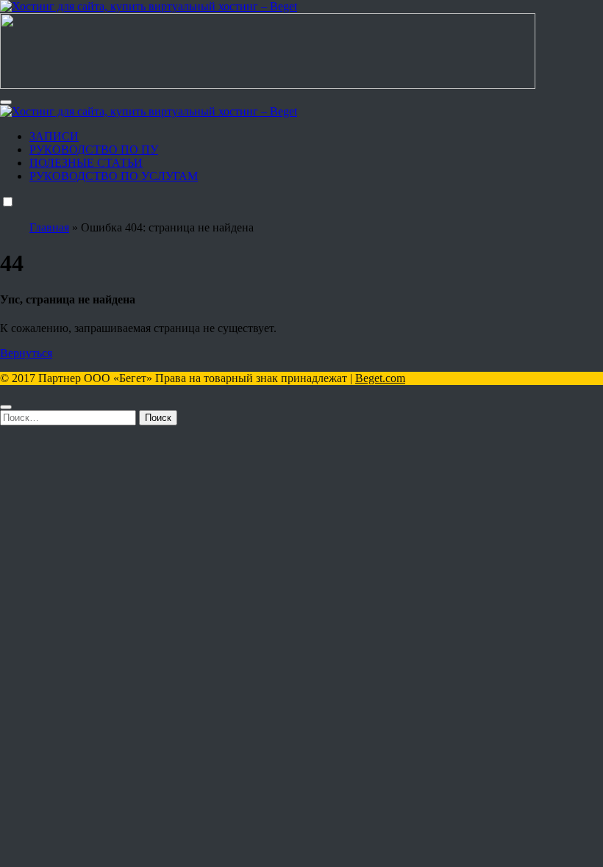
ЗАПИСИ (54, 136)
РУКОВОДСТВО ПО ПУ (93, 149)
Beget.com (380, 378)
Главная (49, 227)
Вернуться (26, 353)
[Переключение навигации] (6, 102)
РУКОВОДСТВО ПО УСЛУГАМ (113, 176)
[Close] (6, 407)
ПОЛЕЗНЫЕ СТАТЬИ (86, 163)
